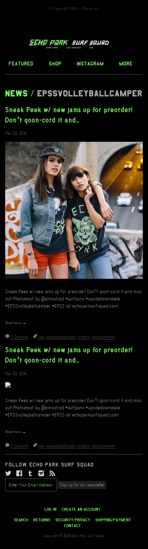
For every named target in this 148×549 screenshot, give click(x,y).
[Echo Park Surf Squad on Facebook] (19, 473)
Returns (41, 519)
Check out (90, 9)
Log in (50, 509)
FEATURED (21, 63)
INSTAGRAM (90, 63)
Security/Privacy (72, 519)
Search (21, 519)
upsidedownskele (103, 337)
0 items (63, 9)
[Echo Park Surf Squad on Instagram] (41, 473)
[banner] (74, 44)
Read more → (15, 323)
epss (41, 337)
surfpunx (83, 337)
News (16, 93)
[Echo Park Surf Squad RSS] (52, 473)
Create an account (81, 509)
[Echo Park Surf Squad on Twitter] (8, 473)
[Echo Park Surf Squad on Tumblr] (30, 473)
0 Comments (19, 337)
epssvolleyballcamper (61, 337)
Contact (72, 525)
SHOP (55, 63)
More (126, 63)
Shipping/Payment (113, 519)
